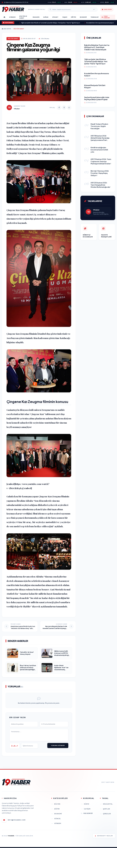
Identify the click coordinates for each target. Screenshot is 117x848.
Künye (86, 804)
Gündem (57, 823)
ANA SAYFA (7, 28)
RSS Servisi (88, 813)
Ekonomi (58, 814)
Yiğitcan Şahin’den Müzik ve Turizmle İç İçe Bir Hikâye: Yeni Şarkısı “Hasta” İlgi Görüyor (38, 23)
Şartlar (106, 809)
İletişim (87, 809)
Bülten (57, 804)
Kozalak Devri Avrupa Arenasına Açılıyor (88, 23)
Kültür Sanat (19, 28)
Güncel (57, 818)
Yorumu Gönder (58, 745)
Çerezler (107, 814)
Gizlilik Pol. (108, 804)
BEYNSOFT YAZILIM (105, 835)
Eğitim (57, 809)
